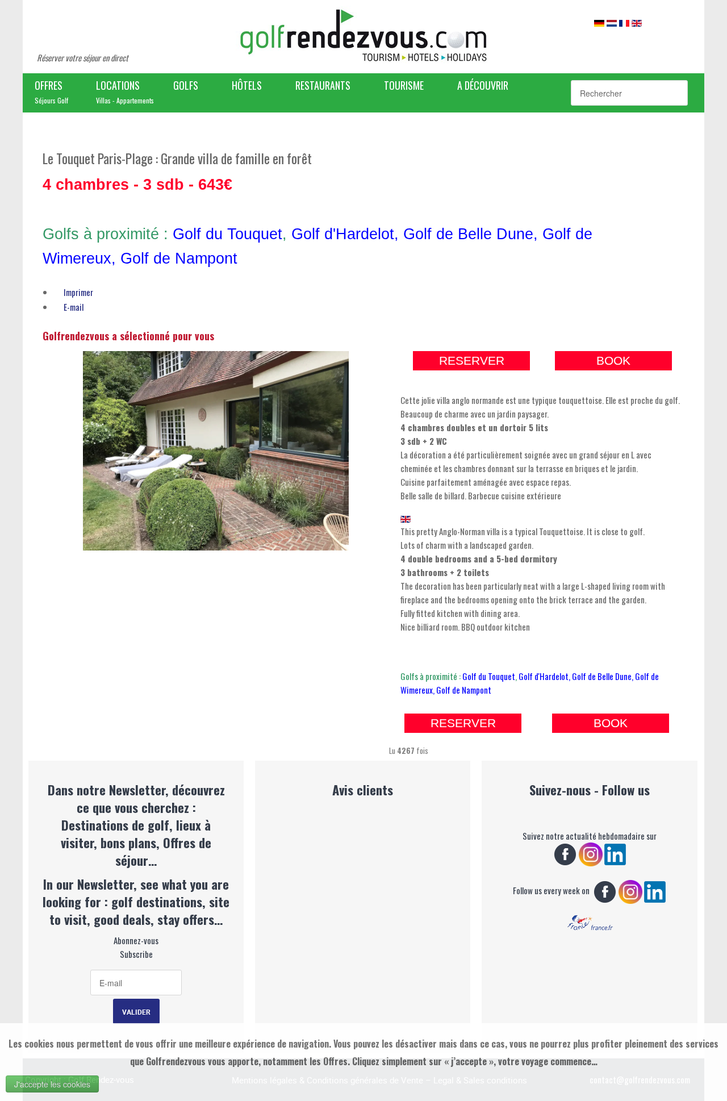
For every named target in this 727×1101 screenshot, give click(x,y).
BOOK (613, 361)
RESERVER (471, 361)
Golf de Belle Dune (468, 234)
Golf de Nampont (181, 258)
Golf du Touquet (227, 234)
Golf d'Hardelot (342, 234)
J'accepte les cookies (52, 1084)
